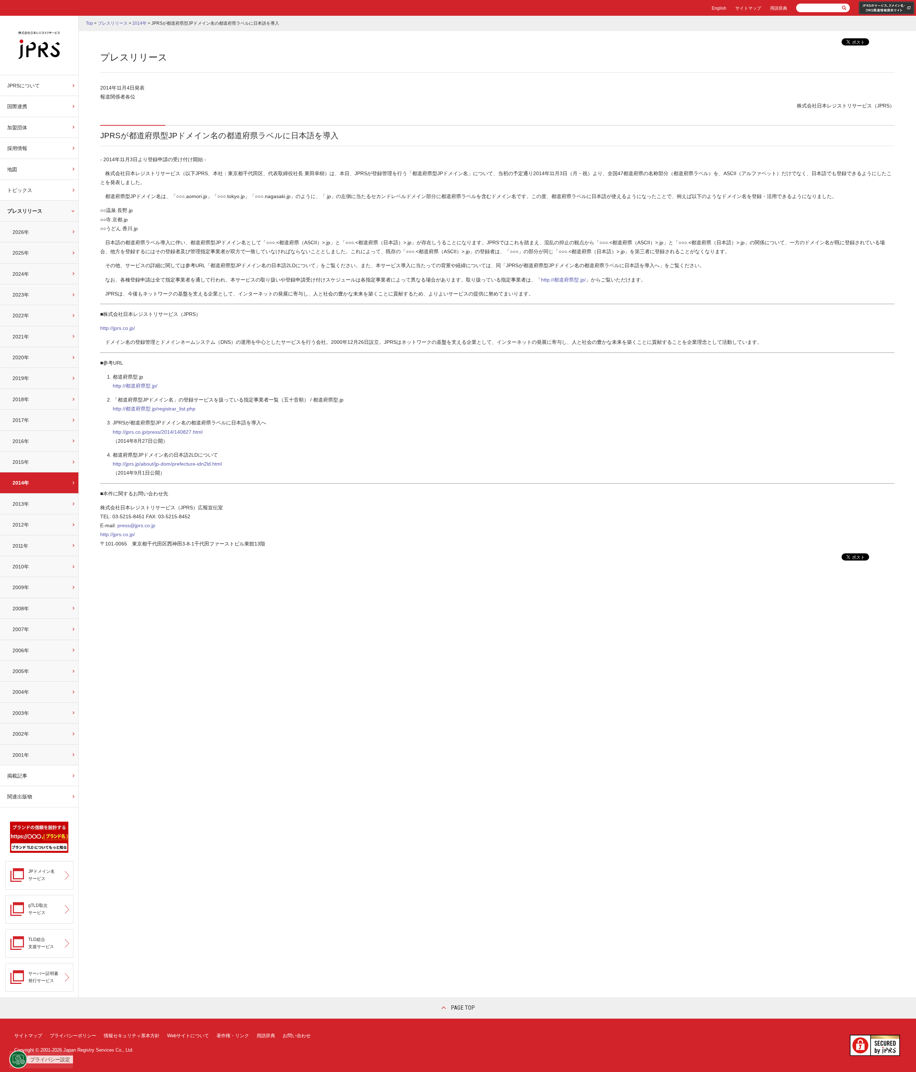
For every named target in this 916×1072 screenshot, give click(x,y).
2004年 (21, 692)
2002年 (21, 734)
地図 (12, 169)
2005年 (21, 671)
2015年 (21, 462)
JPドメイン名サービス (41, 875)
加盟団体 (17, 127)
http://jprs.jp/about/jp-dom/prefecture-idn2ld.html (167, 464)
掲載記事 (17, 776)
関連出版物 (19, 796)
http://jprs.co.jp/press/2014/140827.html (158, 432)
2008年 (21, 608)
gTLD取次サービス (38, 909)
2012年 (21, 525)
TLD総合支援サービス (41, 943)
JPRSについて (23, 85)
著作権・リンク (232, 1035)
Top (89, 23)
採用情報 (17, 148)
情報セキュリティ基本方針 (132, 1035)
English (719, 8)
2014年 (21, 483)
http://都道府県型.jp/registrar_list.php (154, 409)
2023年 (21, 295)
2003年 (21, 713)
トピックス (19, 190)
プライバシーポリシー (73, 1035)
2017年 (21, 420)
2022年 (21, 315)
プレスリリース (24, 211)
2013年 (21, 504)
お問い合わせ (297, 1035)
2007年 (21, 629)
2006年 (21, 650)
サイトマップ (748, 8)
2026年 (21, 232)
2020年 (21, 357)
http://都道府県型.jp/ (563, 280)
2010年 (21, 566)
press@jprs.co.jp (136, 525)
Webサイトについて (188, 1035)
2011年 (20, 546)
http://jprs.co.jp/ (117, 328)
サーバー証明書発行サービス (43, 977)
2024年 (21, 274)
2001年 (21, 755)
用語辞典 (778, 8)
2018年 (21, 399)
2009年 (21, 587)
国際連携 (17, 106)
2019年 (21, 378)
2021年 (21, 337)
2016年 (21, 441)
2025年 (21, 253)
